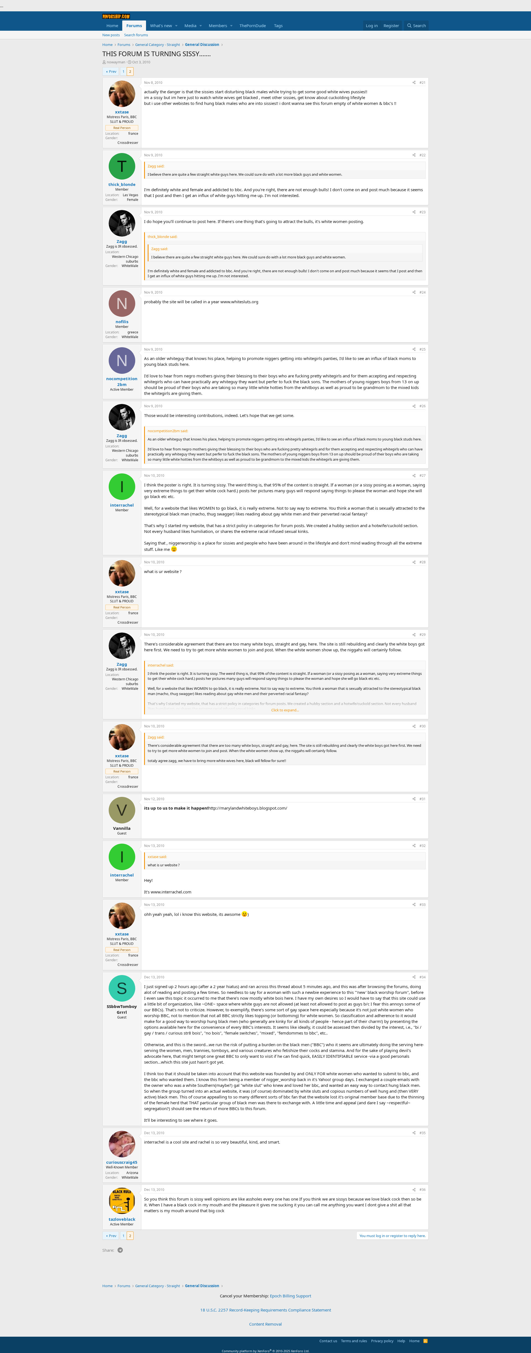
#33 (423, 904)
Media (190, 25)
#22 (423, 155)
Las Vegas (130, 195)
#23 (423, 212)
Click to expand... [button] (285, 709)
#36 (423, 1189)
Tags (278, 25)
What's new (161, 25)
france (133, 133)
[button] (176, 25)
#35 (423, 1133)
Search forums (136, 34)
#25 (423, 349)
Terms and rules (354, 1340)
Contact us (328, 1340)
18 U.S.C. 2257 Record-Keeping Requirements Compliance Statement (265, 1310)
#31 (423, 799)
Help (401, 1340)
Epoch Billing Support (290, 1295)
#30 (423, 726)
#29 (423, 634)
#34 (423, 977)
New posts (111, 34)
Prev (112, 71)
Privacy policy (382, 1340)
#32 (423, 845)
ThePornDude (253, 25)
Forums (134, 25)
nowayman (116, 61)
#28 (423, 562)
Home (112, 25)
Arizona (132, 1172)
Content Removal (265, 1324)
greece (132, 332)
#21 (423, 82)
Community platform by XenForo (265, 1351)
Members (218, 25)
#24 (423, 292)
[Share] (414, 83)
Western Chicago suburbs (125, 259)
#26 (423, 406)
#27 (423, 475)
